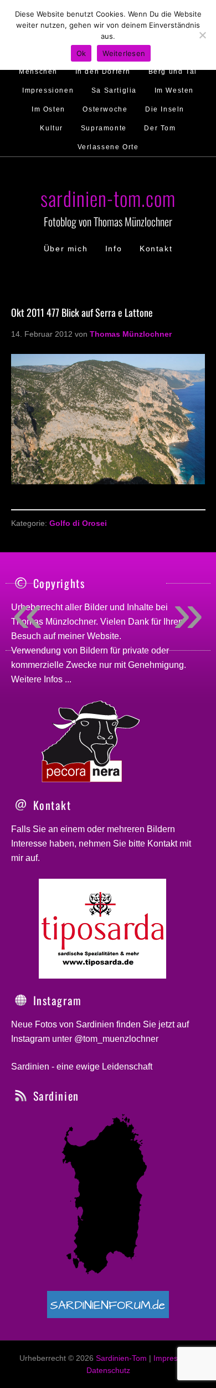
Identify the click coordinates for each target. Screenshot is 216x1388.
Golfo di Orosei (78, 523)
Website (103, 636)
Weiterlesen (123, 53)
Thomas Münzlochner (53, 621)
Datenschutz (108, 1370)
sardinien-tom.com (108, 197)
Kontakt (162, 843)
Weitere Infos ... (41, 679)
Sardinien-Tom (121, 1358)
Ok (81, 53)
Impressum (173, 1358)
